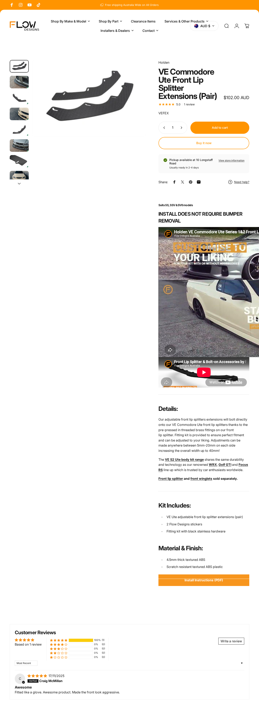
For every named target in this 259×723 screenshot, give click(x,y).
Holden (163, 62)
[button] (58, 640)
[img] (38, 676)
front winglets (201, 479)
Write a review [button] (231, 641)
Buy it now (203, 143)
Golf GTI (225, 465)
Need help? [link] (241, 182)
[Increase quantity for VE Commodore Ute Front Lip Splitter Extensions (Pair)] (182, 128)
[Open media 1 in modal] (89, 98)
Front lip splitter (170, 479)
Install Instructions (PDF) (204, 580)
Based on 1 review (28, 644)
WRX (213, 465)
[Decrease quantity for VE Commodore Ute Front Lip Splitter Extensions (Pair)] (163, 128)
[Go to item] (19, 66)
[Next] (135, 104)
